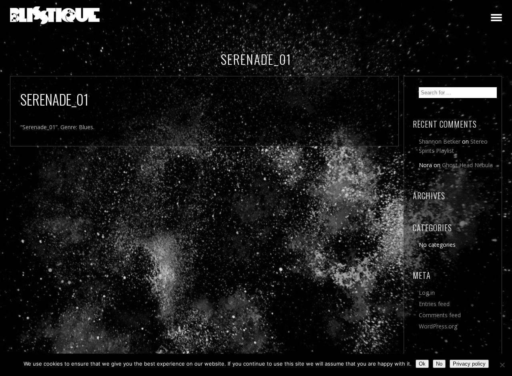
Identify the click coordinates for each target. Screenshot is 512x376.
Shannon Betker (439, 141)
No (439, 364)
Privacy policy (469, 364)
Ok (422, 364)
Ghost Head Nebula (467, 165)
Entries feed (434, 304)
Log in (427, 292)
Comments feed (440, 315)
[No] (502, 365)
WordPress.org (438, 326)
